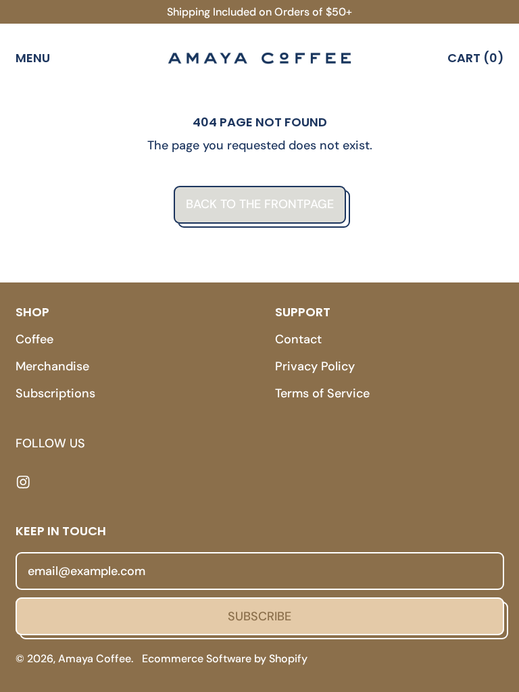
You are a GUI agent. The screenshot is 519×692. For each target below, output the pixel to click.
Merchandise (52, 366)
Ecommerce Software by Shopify (224, 658)
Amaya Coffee (94, 658)
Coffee (34, 339)
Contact (298, 339)
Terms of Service (322, 393)
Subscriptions (55, 393)
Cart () (475, 60)
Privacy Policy (315, 366)
